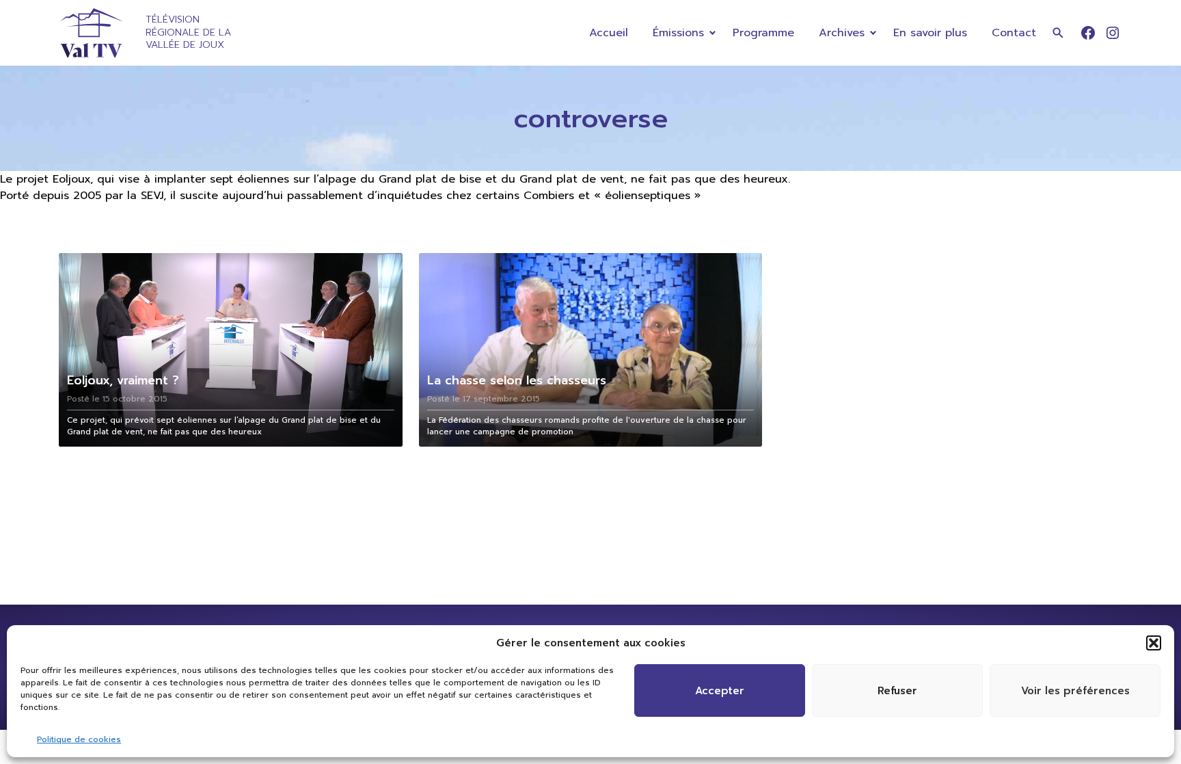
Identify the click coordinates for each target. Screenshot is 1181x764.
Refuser (897, 690)
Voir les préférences (1075, 690)
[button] (1153, 643)
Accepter (719, 690)
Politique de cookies (79, 739)
